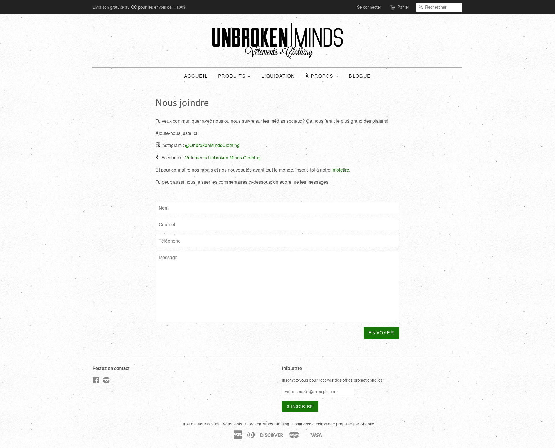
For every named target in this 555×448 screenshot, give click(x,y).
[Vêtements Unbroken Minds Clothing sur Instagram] (106, 381)
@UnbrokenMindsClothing (212, 145)
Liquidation (278, 76)
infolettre (340, 169)
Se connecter (369, 7)
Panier (403, 7)
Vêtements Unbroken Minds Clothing (222, 157)
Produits (232, 76)
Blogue (360, 76)
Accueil (196, 76)
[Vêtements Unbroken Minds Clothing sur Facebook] (95, 381)
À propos (320, 76)
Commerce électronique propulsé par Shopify (333, 424)
